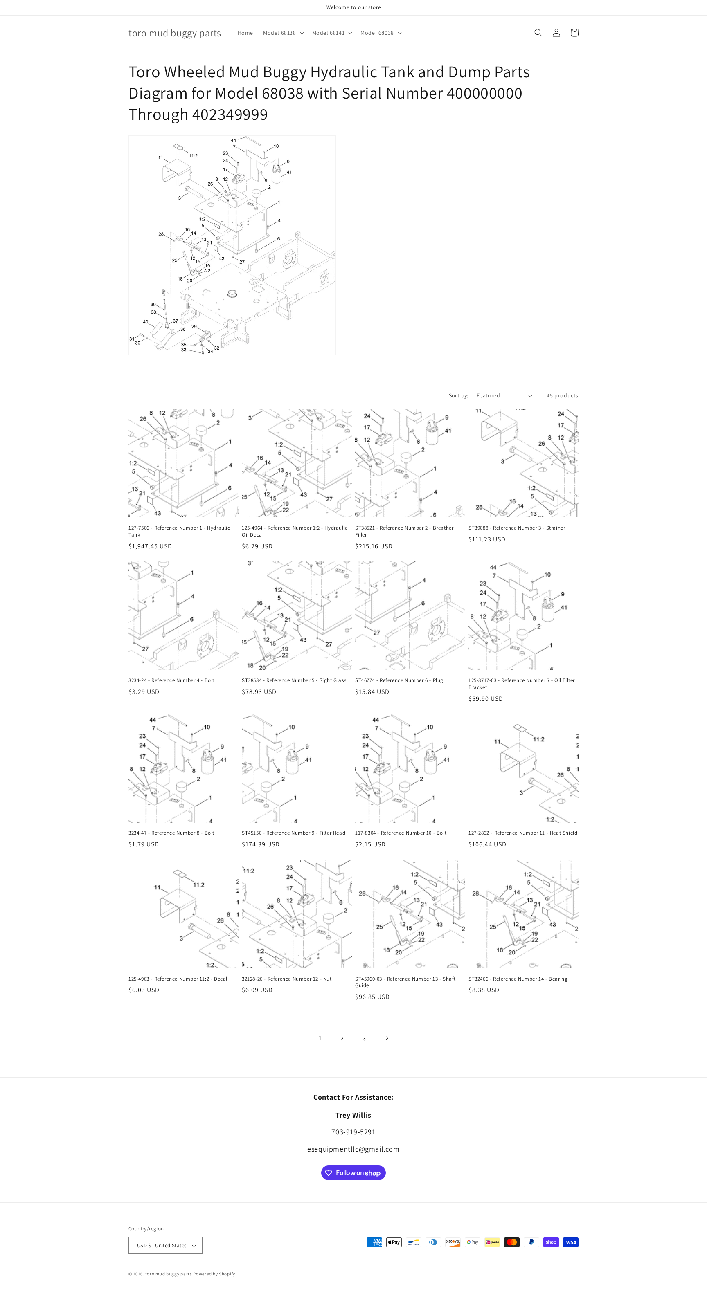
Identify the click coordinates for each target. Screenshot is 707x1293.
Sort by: (458, 395)
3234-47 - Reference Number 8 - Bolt (171, 833)
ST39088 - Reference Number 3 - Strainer (516, 528)
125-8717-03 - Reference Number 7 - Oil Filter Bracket (521, 684)
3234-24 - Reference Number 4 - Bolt (171, 680)
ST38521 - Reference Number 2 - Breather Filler (404, 531)
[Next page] (387, 1038)
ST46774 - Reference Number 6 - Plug (399, 680)
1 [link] (320, 1038)
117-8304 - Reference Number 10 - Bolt (400, 833)
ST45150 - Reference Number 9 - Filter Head (293, 833)
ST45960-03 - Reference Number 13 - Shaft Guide (405, 982)
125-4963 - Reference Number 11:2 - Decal (177, 979)
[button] (282, 32)
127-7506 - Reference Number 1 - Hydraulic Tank (179, 531)
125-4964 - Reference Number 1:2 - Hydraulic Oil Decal (295, 531)
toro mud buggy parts (168, 1274)
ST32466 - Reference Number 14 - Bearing (517, 979)
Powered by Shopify (214, 1274)
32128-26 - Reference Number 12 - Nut (287, 979)
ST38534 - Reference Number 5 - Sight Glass (294, 680)
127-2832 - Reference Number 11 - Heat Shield (522, 833)
